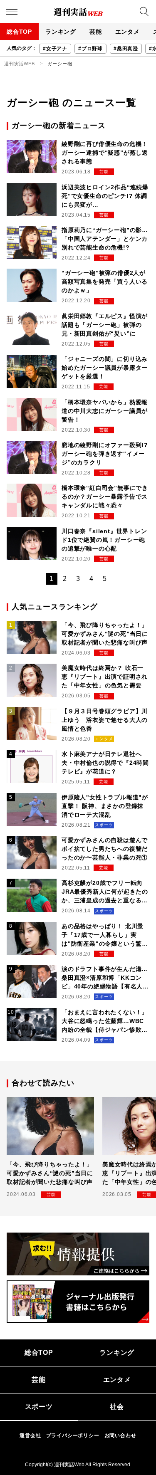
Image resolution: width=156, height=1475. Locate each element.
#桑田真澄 (126, 49)
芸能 (95, 31)
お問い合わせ (120, 1435)
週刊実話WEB (19, 63)
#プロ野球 (90, 49)
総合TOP (19, 31)
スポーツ (39, 1406)
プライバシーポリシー (72, 1435)
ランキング (60, 31)
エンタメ (127, 31)
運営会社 (30, 1435)
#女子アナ (55, 49)
